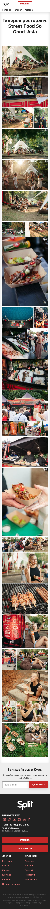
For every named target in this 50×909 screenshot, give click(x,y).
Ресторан (7, 861)
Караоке (6, 870)
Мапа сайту (31, 879)
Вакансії (29, 870)
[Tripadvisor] (24, 818)
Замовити (25, 840)
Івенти (5, 865)
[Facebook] (4, 818)
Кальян (6, 879)
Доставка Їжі (25, 848)
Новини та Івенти (11, 884)
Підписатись (38, 785)
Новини (29, 865)
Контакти (30, 874)
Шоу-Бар (6, 874)
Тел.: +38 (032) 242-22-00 (15, 824)
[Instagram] (19, 818)
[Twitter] (9, 818)
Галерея (29, 861)
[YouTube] (14, 818)
